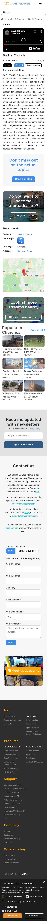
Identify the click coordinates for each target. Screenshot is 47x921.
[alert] (23, 900)
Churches (21, 19)
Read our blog (23, 179)
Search (6, 12)
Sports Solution (32, 727)
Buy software (9, 716)
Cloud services (10, 796)
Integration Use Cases (13, 811)
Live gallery (9, 19)
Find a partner (10, 859)
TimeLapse (30, 758)
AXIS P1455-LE (24, 235)
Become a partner (11, 863)
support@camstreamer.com (24, 516)
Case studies (9, 807)
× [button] (44, 882)
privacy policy (34, 428)
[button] (23, 911)
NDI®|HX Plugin (10, 772)
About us (7, 831)
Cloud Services (32, 724)
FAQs (27, 512)
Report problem (33, 65)
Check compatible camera (14, 789)
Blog (6, 818)
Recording (30, 754)
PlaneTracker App (11, 768)
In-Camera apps (10, 792)
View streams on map (25, 317)
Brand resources (11, 815)
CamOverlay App (11, 751)
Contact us (8, 835)
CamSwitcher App (11, 754)
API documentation (12, 800)
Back (7, 25)
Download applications (13, 785)
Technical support (26, 551)
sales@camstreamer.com (23, 504)
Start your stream (23, 216)
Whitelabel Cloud (33, 762)
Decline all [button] (34, 916)
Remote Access (32, 751)
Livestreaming (32, 720)
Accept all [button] (12, 916)
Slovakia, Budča (25, 251)
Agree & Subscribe (24, 445)
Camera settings (10, 803)
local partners (11, 528)
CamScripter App (11, 758)
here (37, 492)
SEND (11, 642)
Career (7, 842)
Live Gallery (9, 724)
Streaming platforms (12, 720)
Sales (10, 551)
